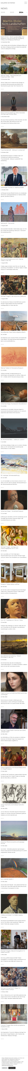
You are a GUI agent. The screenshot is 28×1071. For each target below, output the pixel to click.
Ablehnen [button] (5, 1067)
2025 (12, 12)
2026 (3, 12)
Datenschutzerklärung (7, 1065)
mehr (2, 52)
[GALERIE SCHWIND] (8, 3)
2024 (21, 12)
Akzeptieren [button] (12, 1067)
